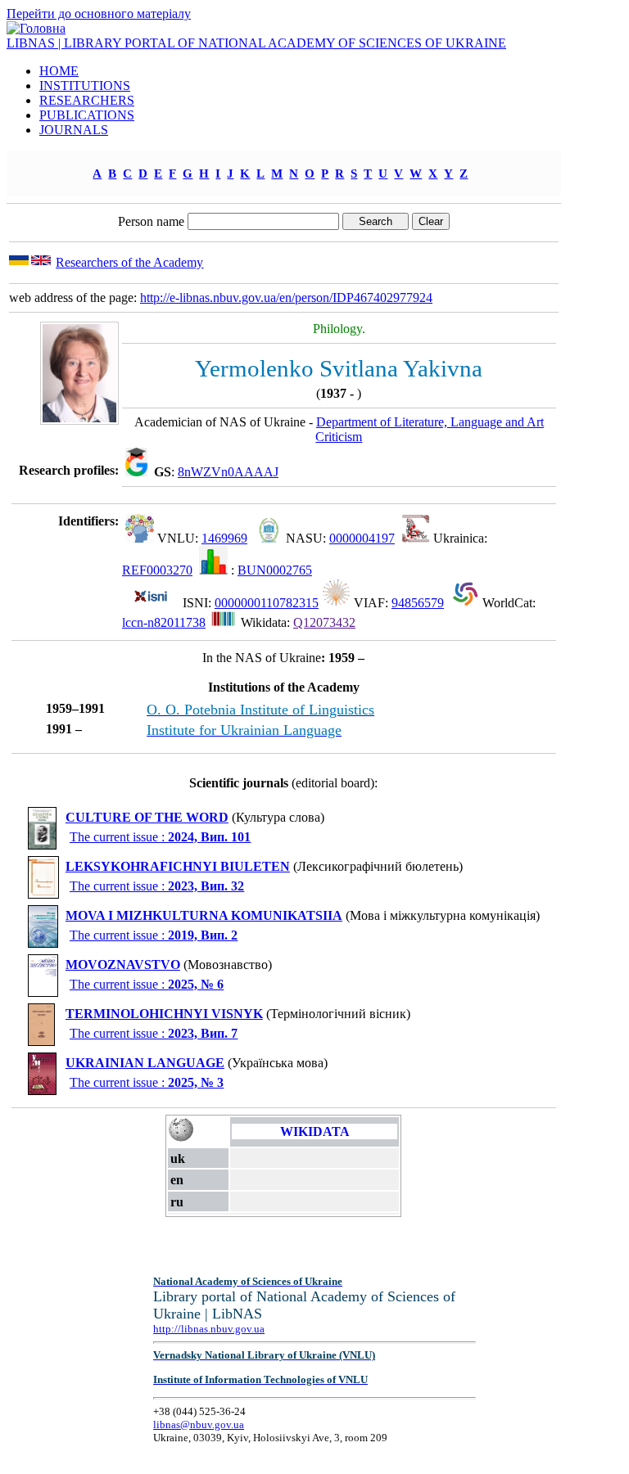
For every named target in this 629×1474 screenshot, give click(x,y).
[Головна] (36, 28)
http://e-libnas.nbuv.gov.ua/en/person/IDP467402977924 (286, 297)
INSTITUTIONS (84, 85)
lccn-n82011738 (164, 622)
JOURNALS (73, 130)
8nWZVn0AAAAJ (228, 472)
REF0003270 (157, 570)
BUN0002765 (275, 570)
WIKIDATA (315, 1131)
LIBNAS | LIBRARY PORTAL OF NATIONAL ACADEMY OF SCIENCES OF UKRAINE (256, 43)
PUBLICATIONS (86, 115)
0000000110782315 (267, 603)
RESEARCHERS (86, 100)
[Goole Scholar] (136, 472)
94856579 (417, 603)
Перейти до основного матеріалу (99, 13)
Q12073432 (324, 622)
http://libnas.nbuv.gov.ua (209, 1329)
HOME (59, 71)
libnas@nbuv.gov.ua (198, 1424)
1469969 (224, 538)
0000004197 (362, 538)
